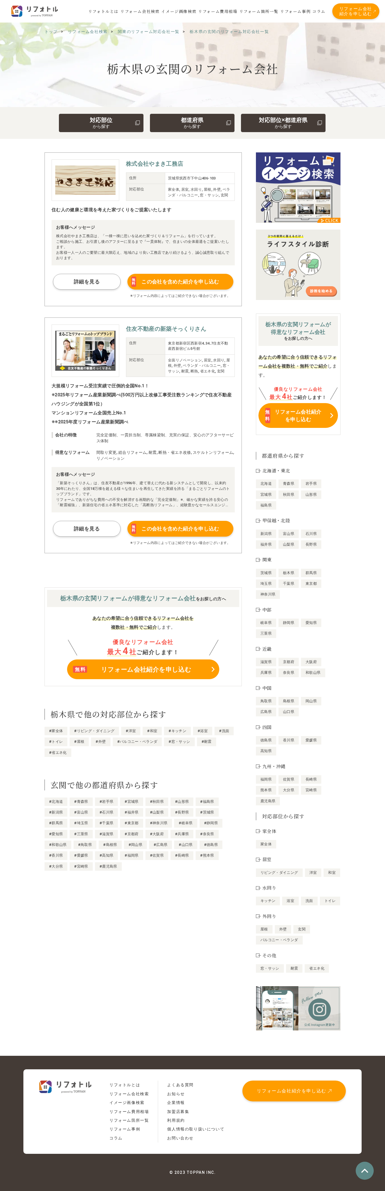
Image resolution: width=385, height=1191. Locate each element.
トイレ (330, 901)
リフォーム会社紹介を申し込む (355, 11)
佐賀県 (288, 779)
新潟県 (266, 534)
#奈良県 (207, 834)
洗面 (309, 901)
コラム (319, 11)
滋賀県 (266, 662)
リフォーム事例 (295, 11)
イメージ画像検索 (178, 11)
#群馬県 (56, 823)
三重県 (266, 633)
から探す (101, 123)
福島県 (266, 505)
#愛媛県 (81, 855)
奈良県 (288, 672)
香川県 (288, 740)
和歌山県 (313, 672)
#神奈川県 (159, 823)
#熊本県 (207, 855)
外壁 (283, 929)
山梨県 (288, 544)
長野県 (311, 544)
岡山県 (311, 701)
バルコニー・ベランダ (279, 940)
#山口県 (186, 845)
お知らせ (176, 1094)
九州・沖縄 (274, 766)
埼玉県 (266, 583)
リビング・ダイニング (279, 872)
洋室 (313, 872)
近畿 (267, 649)
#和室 (152, 731)
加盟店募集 (178, 1111)
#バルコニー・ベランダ (137, 741)
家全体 (266, 844)
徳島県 (266, 740)
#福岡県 (131, 855)
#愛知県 (56, 834)
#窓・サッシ (179, 741)
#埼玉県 (81, 823)
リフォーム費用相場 (217, 11)
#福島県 (207, 801)
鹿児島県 (267, 801)
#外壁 (101, 741)
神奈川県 (267, 594)
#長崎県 (182, 855)
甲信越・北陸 (276, 520)
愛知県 (311, 623)
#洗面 (224, 731)
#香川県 (56, 855)
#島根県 (110, 845)
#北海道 (56, 801)
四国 (267, 727)
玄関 (302, 929)
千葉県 (288, 583)
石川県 (311, 534)
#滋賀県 (106, 834)
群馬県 (311, 573)
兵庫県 (266, 672)
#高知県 (106, 855)
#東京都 (131, 823)
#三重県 (81, 834)
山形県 (311, 494)
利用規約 (176, 1120)
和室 (332, 872)
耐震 (294, 968)
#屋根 (79, 741)
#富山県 (81, 812)
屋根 (264, 929)
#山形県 (182, 801)
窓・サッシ (269, 968)
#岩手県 (106, 801)
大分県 (288, 790)
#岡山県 (135, 845)
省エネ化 (316, 968)
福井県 (266, 544)
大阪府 (311, 662)
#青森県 (81, 801)
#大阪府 (157, 834)
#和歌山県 (58, 845)
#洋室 (131, 731)
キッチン (267, 901)
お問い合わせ (180, 1138)
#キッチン (177, 731)
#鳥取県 (85, 845)
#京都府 (131, 834)
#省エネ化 (58, 752)
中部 (267, 609)
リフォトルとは (103, 11)
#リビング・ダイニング (94, 731)
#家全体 (56, 731)
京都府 (288, 662)
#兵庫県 (182, 834)
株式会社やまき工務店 (154, 163)
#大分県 (56, 866)
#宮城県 (131, 801)
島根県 (288, 701)
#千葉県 (106, 823)
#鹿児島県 (108, 866)
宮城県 (266, 494)
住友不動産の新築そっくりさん (166, 328)
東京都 (311, 583)
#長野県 (182, 812)
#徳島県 (211, 845)
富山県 (288, 534)
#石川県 (106, 812)
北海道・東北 (276, 470)
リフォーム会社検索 (140, 11)
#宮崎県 (81, 866)
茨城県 (266, 573)
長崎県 (311, 779)
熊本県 (266, 790)
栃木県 (288, 573)
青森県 (288, 483)
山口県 (288, 712)
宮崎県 (311, 790)
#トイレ (56, 741)
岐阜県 (266, 623)
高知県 (266, 751)
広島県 (266, 712)
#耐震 (207, 741)
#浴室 (203, 731)
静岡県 (288, 623)
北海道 (266, 483)
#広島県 (160, 845)
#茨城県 (207, 812)
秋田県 (288, 494)
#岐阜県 (186, 823)
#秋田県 (157, 801)
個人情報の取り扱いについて (195, 1129)
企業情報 (176, 1102)
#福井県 (131, 812)
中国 (267, 688)
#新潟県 (56, 812)
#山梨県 (157, 812)
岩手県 (311, 483)
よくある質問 (180, 1085)
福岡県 (266, 779)
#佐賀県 (157, 855)
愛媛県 (311, 740)
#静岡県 (211, 823)
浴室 (290, 901)
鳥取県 (266, 701)
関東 (267, 559)
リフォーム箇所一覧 (258, 11)
